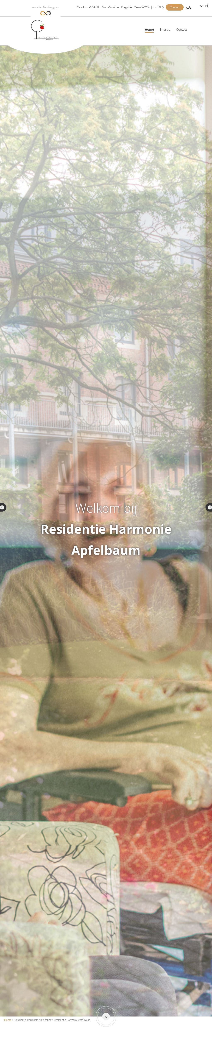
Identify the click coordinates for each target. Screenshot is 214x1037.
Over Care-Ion (110, 7)
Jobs (153, 7)
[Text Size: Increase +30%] (188, 7)
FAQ (161, 7)
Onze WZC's (141, 8)
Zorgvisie (126, 7)
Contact (181, 29)
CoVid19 (94, 7)
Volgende (210, 507)
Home (7, 1020)
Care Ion (82, 7)
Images (165, 29)
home (149, 29)
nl (206, 6)
